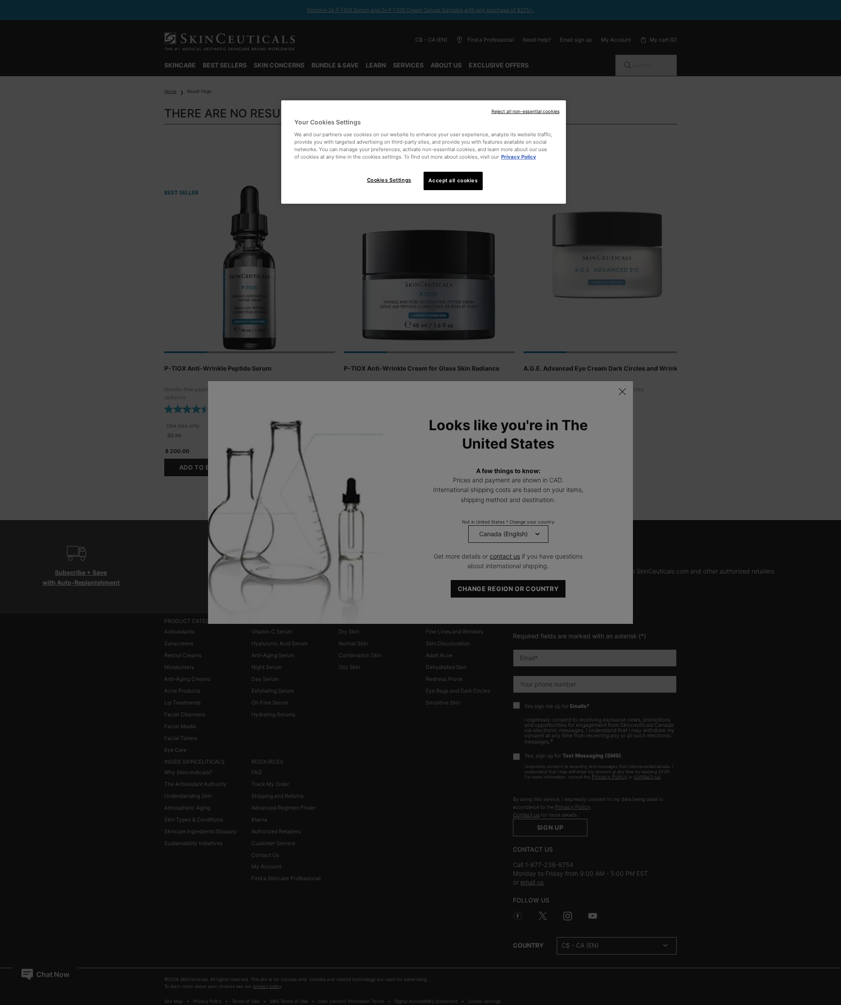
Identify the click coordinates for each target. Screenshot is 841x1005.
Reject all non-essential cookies (525, 111)
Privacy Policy (518, 157)
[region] (423, 152)
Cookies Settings (389, 180)
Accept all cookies (452, 180)
